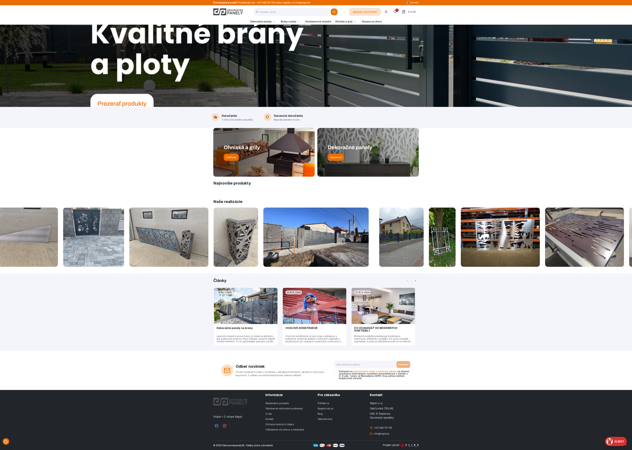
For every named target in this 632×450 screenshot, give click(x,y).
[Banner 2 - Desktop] (368, 152)
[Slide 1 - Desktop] (316, 66)
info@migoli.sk (381, 433)
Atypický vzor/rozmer (365, 11)
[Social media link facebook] (216, 426)
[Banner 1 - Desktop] (264, 152)
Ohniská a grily (344, 21)
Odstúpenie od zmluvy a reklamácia (284, 429)
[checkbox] (335, 371)
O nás (268, 413)
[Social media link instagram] (224, 426)
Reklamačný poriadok (277, 403)
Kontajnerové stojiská (318, 21)
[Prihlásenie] (386, 12)
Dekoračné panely (261, 21)
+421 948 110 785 (383, 427)
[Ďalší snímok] (415, 280)
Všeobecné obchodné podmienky (284, 408)
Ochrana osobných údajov (279, 424)
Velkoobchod (325, 419)
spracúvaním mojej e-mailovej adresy (375, 371)
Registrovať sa (325, 408)
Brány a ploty (288, 21)
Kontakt (269, 419)
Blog (320, 413)
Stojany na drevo (372, 21)
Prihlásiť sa (323, 403)
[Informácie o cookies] (6, 441)
